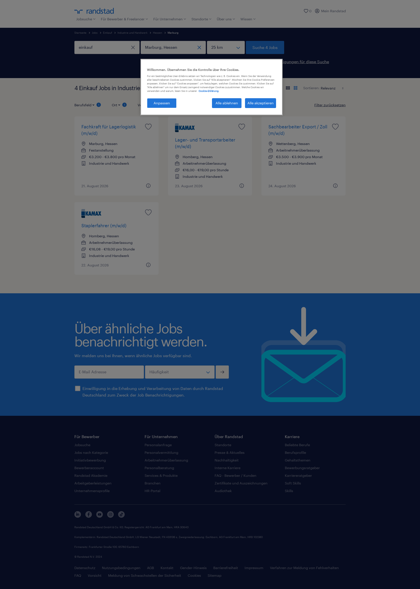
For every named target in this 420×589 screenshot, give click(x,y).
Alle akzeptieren (260, 103)
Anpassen (162, 103)
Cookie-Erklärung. (209, 90)
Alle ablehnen (226, 103)
